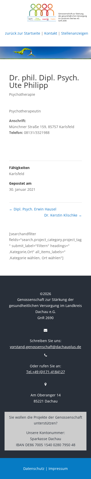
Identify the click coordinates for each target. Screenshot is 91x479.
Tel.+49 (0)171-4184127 (45, 371)
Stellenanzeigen (74, 33)
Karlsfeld (16, 173)
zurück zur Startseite (22, 33)
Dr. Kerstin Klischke (63, 215)
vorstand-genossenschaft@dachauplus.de (45, 346)
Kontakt (50, 33)
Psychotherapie (22, 94)
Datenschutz (33, 468)
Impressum (58, 468)
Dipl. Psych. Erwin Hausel (32, 209)
